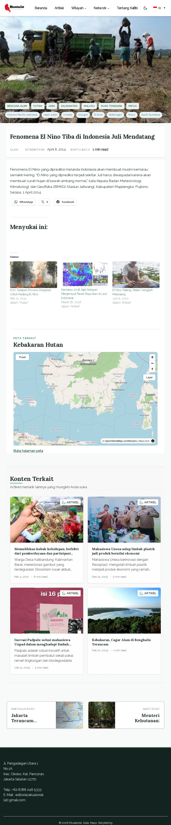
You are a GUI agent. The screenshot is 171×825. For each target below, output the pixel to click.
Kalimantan (69, 106)
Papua (132, 106)
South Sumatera (150, 114)
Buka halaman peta (28, 451)
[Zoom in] (152, 357)
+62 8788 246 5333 (26, 790)
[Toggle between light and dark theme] (145, 8)
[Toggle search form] (135, 8)
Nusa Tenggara (111, 106)
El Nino (98, 114)
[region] (85, 398)
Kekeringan (115, 114)
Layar (149, 377)
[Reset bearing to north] (152, 369)
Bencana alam (17, 106)
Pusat (22, 357)
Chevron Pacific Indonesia (22, 114)
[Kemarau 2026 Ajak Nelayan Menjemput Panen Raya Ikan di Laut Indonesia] (84, 274)
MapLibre (144, 441)
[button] (159, 8)
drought (83, 114)
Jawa (51, 106)
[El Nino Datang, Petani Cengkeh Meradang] (136, 274)
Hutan (37, 106)
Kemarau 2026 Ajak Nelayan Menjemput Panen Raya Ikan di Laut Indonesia (84, 294)
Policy (131, 114)
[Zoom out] (152, 363)
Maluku (89, 106)
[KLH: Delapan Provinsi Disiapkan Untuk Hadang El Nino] (33, 274)
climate (67, 114)
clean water (50, 114)
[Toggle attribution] (152, 440)
